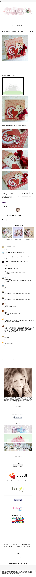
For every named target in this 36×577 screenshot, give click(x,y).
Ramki (15, 546)
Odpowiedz (6, 249)
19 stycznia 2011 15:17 (11, 297)
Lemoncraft (21, 544)
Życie (9, 548)
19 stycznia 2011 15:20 (12, 303)
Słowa (5, 548)
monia (5, 303)
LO (16, 544)
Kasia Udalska (7, 325)
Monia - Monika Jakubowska (10, 252)
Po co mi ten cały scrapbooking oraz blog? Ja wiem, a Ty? (18, 449)
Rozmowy (18, 546)
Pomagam (30, 544)
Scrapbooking (29, 546)
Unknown (6, 342)
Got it (20, 575)
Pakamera (14, 219)
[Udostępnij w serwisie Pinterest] (6, 206)
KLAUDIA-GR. (6, 285)
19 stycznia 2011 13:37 (14, 285)
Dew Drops (21, 124)
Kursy (14, 544)
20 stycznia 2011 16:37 (13, 342)
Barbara (6, 318)
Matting (20, 215)
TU (9, 194)
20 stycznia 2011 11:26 (13, 336)
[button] (18, 21)
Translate (21, 466)
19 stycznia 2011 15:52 (13, 310)
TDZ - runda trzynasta (12, 215)
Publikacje (6, 546)
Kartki (5, 219)
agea (5, 246)
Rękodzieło (23, 546)
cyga (5, 291)
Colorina (6, 336)
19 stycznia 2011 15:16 (11, 291)
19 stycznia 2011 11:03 (14, 268)
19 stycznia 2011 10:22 (11, 246)
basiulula (6, 310)
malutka (6, 277)
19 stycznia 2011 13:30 (13, 277)
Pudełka (10, 546)
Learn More (16, 575)
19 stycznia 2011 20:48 (15, 325)
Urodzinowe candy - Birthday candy (18, 440)
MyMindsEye (10, 219)
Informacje (6, 544)
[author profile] (18, 210)
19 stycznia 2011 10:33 (21, 252)
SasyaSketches (20, 219)
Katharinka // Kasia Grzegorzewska (12, 261)
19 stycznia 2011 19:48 (12, 318)
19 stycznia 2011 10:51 (24, 261)
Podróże (25, 544)
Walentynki (26, 219)
